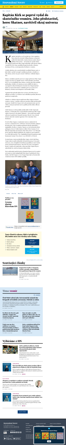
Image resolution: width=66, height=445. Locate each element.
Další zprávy (22, 411)
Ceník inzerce (28, 431)
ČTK (6, 26)
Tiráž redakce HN (29, 425)
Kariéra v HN (28, 429)
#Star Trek (14, 193)
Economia (28, 427)
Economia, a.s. (12, 425)
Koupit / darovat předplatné (55, 423)
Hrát (25, 207)
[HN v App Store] (17, 438)
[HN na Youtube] (20, 432)
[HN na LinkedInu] (16, 432)
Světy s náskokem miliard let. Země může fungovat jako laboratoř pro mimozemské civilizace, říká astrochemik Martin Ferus (31, 328)
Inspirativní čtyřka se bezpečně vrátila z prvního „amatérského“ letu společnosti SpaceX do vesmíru (30, 269)
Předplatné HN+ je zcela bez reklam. (36, 259)
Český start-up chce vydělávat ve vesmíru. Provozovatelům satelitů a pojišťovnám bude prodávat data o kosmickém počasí (11, 328)
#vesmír (8, 193)
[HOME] (3, 7)
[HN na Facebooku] (13, 432)
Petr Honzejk (6, 378)
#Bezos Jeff (20, 193)
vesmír (13, 291)
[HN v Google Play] (8, 438)
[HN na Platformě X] (11, 432)
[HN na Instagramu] (15, 432)
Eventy (51, 425)
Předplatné (59, 2)
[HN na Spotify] (18, 432)
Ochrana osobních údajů (41, 423)
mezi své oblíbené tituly (33, 226)
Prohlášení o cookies (40, 425)
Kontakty (27, 423)
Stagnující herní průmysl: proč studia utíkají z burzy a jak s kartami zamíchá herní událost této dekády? (27, 397)
